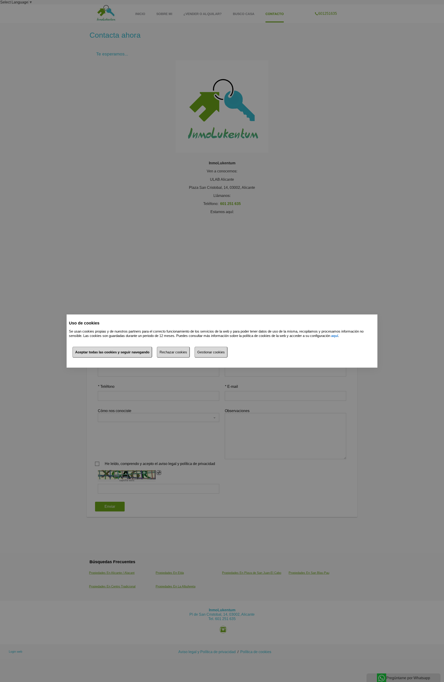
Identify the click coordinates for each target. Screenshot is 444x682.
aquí (334, 335)
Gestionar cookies (211, 352)
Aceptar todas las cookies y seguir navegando (112, 352)
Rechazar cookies (173, 352)
